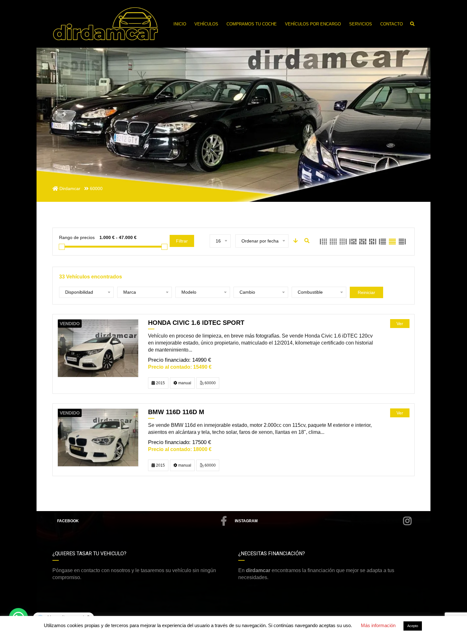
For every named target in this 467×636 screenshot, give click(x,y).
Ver (399, 323)
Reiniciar (366, 292)
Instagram (246, 521)
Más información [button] (378, 625)
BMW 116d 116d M (176, 411)
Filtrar (182, 240)
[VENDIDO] (98, 348)
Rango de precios (77, 237)
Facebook (68, 521)
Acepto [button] (412, 626)
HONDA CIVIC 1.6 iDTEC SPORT (196, 322)
